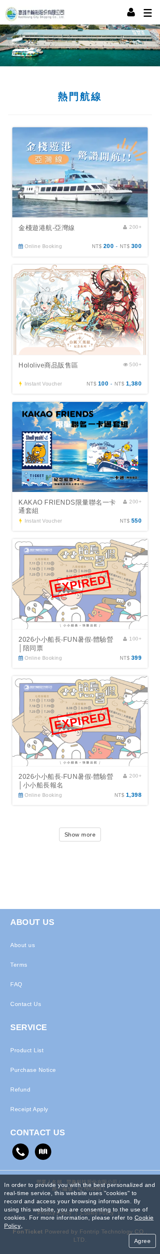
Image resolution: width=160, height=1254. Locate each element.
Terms (18, 964)
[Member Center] (131, 12)
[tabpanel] (80, 45)
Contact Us (25, 1004)
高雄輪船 (35, 12)
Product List (26, 1050)
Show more (80, 834)
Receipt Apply (29, 1109)
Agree (142, 1241)
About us (22, 945)
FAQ (16, 984)
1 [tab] (80, 60)
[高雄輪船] (80, 45)
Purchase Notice (33, 1070)
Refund (20, 1089)
